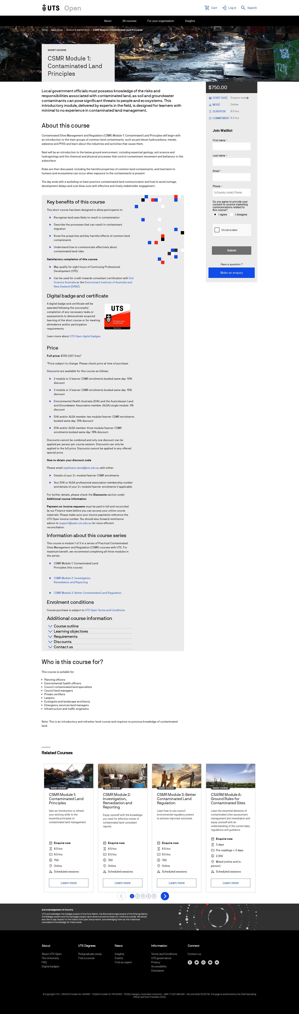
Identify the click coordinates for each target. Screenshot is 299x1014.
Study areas (57, 30)
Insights (119, 954)
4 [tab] (148, 896)
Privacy (155, 962)
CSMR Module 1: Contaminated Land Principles (118, 30)
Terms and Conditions (164, 954)
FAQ (44, 962)
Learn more (69, 883)
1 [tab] (132, 896)
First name (219, 140)
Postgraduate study (90, 954)
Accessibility (159, 966)
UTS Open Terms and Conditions (105, 610)
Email (216, 171)
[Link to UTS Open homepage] (61, 8)
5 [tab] (154, 896)
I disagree (241, 214)
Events (119, 958)
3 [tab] (143, 896)
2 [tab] (137, 896)
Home (44, 30)
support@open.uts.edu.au (75, 523)
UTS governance (161, 958)
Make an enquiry (231, 272)
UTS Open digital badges (85, 336)
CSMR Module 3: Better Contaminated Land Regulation (87, 592)
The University (50, 958)
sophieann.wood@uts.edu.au (81, 467)
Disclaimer (157, 970)
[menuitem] (107, 21)
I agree (223, 214)
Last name (219, 155)
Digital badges (50, 966)
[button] (121, 896)
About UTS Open (52, 954)
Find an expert (123, 962)
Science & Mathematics (78, 30)
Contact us (194, 954)
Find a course (86, 958)
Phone (216, 186)
